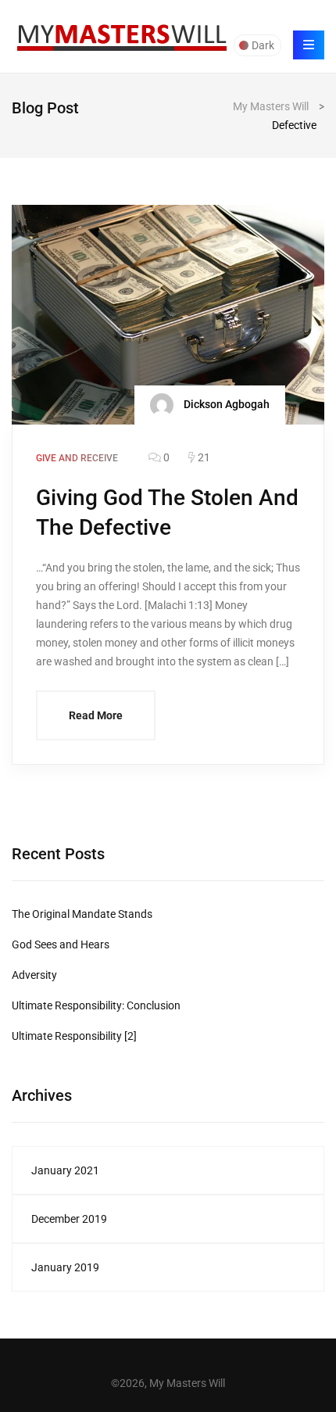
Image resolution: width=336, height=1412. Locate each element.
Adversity (34, 975)
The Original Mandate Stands (82, 914)
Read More (96, 715)
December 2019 (69, 1219)
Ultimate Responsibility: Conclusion (96, 1005)
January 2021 (65, 1170)
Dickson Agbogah (225, 403)
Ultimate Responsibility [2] (74, 1036)
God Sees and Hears (60, 944)
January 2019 (65, 1267)
